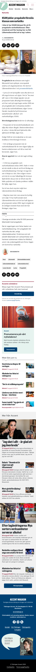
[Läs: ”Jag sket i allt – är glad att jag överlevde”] (18, 429)
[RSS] (21, 622)
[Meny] (32, 4)
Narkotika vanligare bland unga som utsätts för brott (12, 551)
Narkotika (17, 9)
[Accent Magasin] (17, 5)
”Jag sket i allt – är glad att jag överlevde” (17, 443)
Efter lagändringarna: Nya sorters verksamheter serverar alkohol (17, 529)
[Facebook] (14, 622)
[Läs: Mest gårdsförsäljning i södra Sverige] (30, 490)
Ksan (4, 259)
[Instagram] (18, 622)
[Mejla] (17, 45)
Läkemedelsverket (23, 263)
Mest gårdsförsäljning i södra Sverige (11, 489)
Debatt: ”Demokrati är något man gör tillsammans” (11, 465)
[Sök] (27, 4)
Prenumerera (10, 349)
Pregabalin (23, 268)
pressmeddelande (26, 88)
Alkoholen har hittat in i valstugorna (11, 569)
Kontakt (7, 627)
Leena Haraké (7, 268)
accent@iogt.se (18, 612)
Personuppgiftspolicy (22, 667)
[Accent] (18, 599)
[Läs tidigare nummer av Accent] (26, 646)
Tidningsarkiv (26, 627)
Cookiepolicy (10, 667)
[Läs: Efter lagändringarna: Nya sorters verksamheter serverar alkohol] (18, 513)
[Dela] (8, 45)
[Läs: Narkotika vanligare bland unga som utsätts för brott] (30, 551)
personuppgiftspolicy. (13, 300)
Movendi (32, 9)
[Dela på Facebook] (4, 45)
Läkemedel (11, 259)
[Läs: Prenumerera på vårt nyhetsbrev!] (18, 317)
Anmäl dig (18, 294)
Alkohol (11, 9)
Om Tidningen (15, 627)
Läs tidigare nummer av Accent (9, 640)
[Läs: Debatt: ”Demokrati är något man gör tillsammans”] (30, 465)
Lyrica (15, 268)
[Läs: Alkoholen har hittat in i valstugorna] (30, 570)
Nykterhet (25, 9)
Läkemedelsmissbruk (9, 263)
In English (17, 630)
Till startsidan (18, 586)
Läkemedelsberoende (23, 259)
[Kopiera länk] (13, 45)
